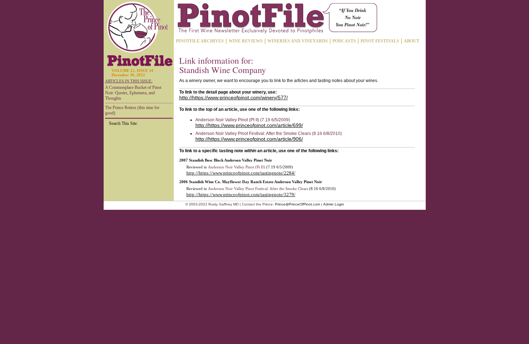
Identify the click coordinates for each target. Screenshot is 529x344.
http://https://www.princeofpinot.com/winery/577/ (233, 97)
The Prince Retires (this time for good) (132, 110)
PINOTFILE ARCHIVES (200, 41)
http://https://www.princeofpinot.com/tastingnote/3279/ (240, 194)
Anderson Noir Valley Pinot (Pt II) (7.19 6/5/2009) (242, 119)
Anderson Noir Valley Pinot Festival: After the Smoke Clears (258, 188)
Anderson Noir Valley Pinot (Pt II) (236, 167)
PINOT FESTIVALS (380, 41)
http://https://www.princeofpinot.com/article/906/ (249, 139)
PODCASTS (344, 41)
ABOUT (411, 41)
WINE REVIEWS (246, 41)
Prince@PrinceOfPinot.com (297, 204)
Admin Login (333, 204)
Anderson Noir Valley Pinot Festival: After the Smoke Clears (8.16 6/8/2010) (268, 133)
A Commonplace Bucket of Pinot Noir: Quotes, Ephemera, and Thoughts (133, 93)
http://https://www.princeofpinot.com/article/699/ (249, 125)
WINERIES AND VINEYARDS (297, 41)
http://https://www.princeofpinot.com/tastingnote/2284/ (240, 173)
